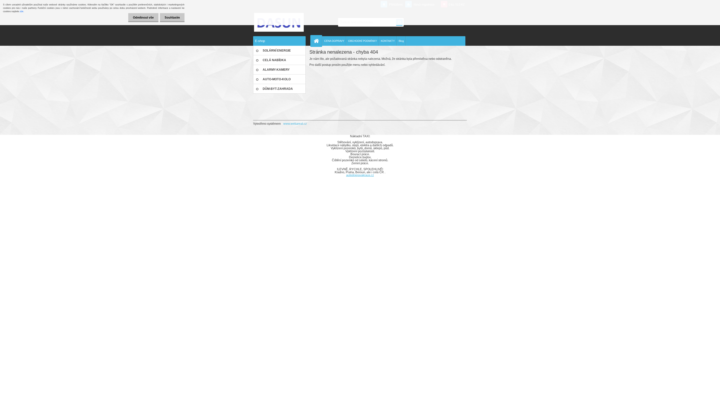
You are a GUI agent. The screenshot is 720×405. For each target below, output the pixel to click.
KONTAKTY (388, 40)
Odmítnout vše (143, 17)
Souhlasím (172, 17)
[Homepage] (318, 41)
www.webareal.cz (295, 123)
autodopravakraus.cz (360, 175)
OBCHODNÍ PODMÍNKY (362, 40)
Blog (401, 40)
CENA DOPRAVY (334, 40)
